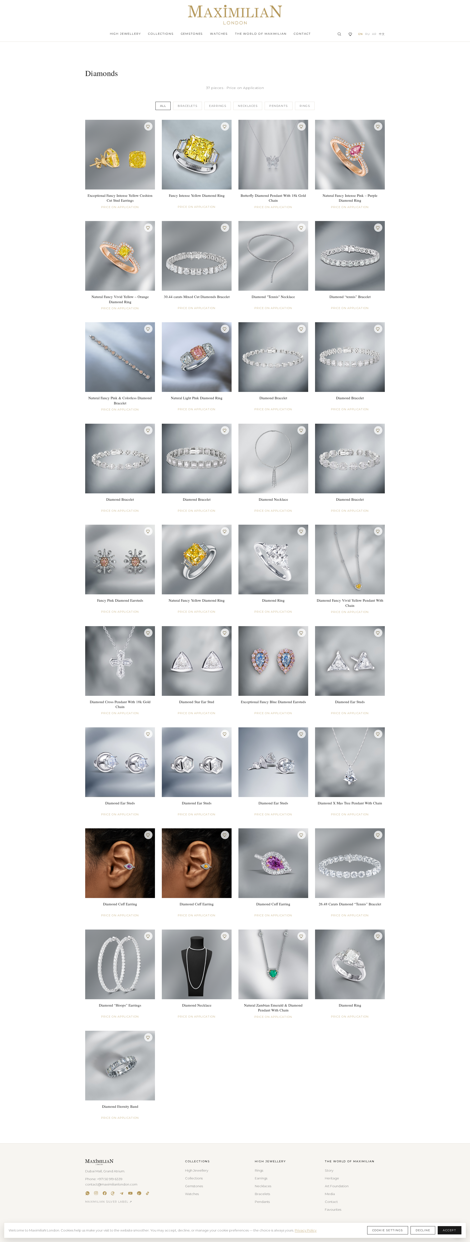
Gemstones (192, 33)
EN (360, 34)
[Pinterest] (139, 1193)
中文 (382, 34)
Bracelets (187, 106)
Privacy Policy (306, 1230)
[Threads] (113, 1193)
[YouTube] (130, 1193)
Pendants (278, 106)
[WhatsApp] (87, 1193)
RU (367, 34)
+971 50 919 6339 (109, 1179)
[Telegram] (121, 1193)
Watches (219, 33)
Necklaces (248, 106)
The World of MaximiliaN (260, 33)
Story (329, 1170)
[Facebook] (104, 1193)
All (163, 106)
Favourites (333, 1209)
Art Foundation (337, 1186)
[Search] (339, 34)
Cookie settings (387, 1230)
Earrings (217, 106)
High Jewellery (125, 33)
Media (330, 1194)
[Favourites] (350, 34)
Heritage (332, 1178)
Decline (423, 1230)
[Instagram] (96, 1193)
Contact (302, 33)
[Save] (148, 126)
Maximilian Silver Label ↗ (108, 1201)
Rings (305, 106)
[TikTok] (147, 1193)
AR (374, 34)
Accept (449, 1230)
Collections (160, 33)
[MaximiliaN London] (235, 14)
